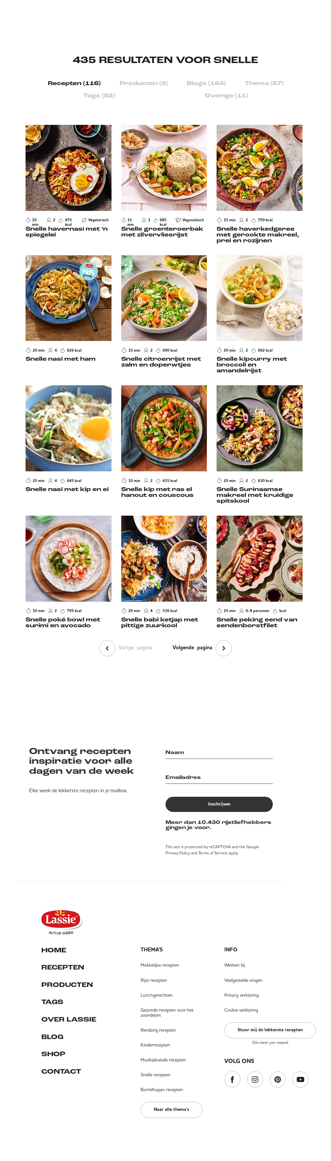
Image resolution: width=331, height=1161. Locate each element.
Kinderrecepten (155, 1044)
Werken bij (234, 965)
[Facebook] (232, 1080)
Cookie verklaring (241, 1010)
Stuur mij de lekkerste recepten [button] (270, 1030)
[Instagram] (255, 1080)
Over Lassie (68, 1019)
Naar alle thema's (171, 1109)
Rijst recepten (154, 980)
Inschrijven (219, 804)
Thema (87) (264, 84)
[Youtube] (300, 1080)
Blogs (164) (206, 84)
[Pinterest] (278, 1080)
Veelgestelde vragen (243, 980)
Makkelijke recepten (160, 965)
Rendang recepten (158, 1030)
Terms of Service (213, 852)
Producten (67, 985)
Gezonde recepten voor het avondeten (167, 1012)
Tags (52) (99, 96)
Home (53, 950)
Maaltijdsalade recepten (163, 1059)
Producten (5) (144, 84)
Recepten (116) (74, 84)
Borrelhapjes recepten (162, 1089)
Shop (53, 1054)
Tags (52, 1002)
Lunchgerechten (157, 995)
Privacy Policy (178, 852)
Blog (52, 1037)
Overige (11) (226, 96)
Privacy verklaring (241, 995)
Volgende (192, 648)
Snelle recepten (155, 1074)
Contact (61, 1071)
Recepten (62, 967)
